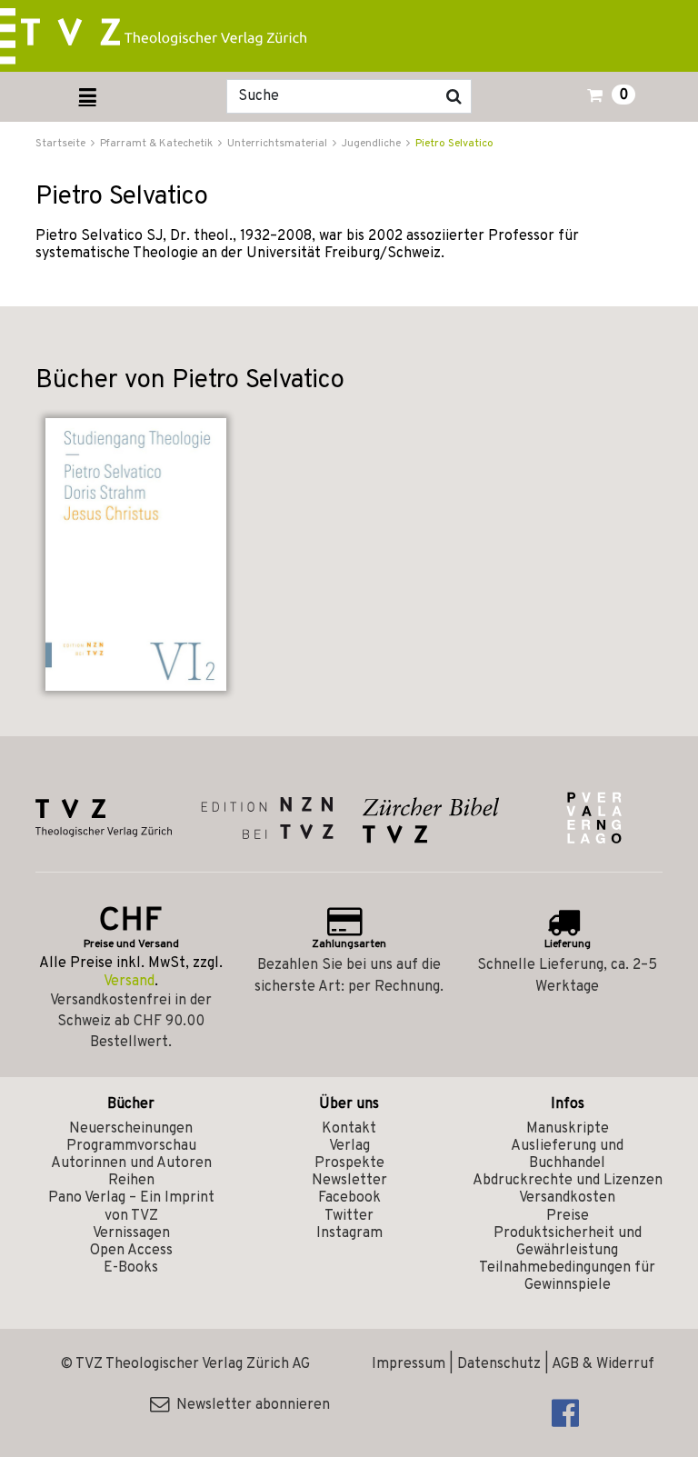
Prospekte (349, 1163)
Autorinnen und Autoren (131, 1163)
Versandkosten (567, 1198)
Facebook (349, 1198)
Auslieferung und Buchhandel (567, 1155)
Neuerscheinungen (131, 1129)
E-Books (131, 1268)
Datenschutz (499, 1364)
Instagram (349, 1233)
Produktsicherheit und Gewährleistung (568, 1242)
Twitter (349, 1216)
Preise (567, 1216)
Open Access (131, 1251)
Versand (129, 982)
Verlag (349, 1146)
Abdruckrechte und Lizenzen (568, 1181)
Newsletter (349, 1181)
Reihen (131, 1181)
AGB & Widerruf (603, 1364)
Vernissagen (131, 1233)
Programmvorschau (131, 1146)
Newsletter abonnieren (249, 1405)
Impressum (408, 1364)
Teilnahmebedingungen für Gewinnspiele (567, 1276)
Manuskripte (567, 1129)
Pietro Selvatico (454, 143)
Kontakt (349, 1129)
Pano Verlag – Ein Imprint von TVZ (131, 1206)
